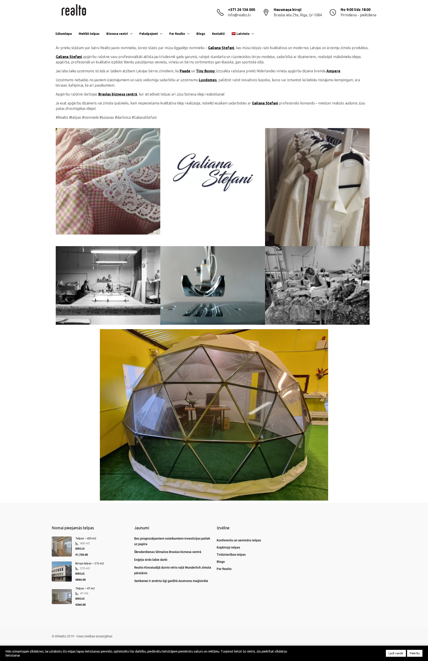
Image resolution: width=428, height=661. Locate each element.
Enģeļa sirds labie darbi (150, 559)
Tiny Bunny (206, 71)
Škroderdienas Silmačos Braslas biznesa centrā (167, 552)
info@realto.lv (239, 15)
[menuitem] (369, 33)
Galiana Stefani (221, 48)
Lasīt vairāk (396, 653)
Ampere (333, 71)
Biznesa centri (117, 33)
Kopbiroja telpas (228, 547)
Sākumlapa (63, 33)
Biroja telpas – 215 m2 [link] (89, 563)
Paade (185, 71)
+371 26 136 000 (241, 10)
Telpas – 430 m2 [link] (85, 538)
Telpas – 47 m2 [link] (85, 588)
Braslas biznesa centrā (117, 94)
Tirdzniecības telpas (231, 554)
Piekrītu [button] (415, 653)
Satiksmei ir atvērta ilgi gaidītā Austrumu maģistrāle (171, 581)
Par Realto (177, 33)
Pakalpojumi (148, 33)
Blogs (200, 33)
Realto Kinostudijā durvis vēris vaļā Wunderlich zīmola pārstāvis (172, 570)
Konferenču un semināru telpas (239, 540)
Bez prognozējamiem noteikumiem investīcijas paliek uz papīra (172, 541)
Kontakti (218, 33)
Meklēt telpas (89, 33)
